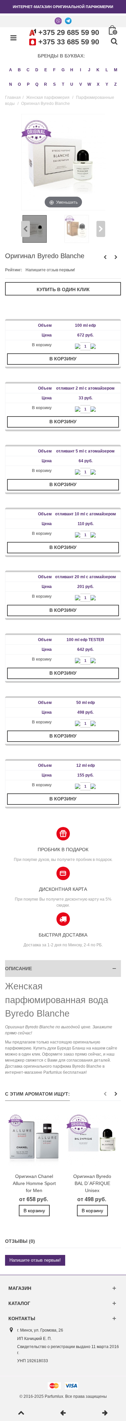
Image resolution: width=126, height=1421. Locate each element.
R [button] (45, 84)
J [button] (89, 70)
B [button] (19, 70)
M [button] (115, 70)
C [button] (28, 70)
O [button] (19, 84)
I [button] (80, 70)
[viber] (58, 20)
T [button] (63, 84)
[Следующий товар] (105, 1413)
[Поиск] (114, 42)
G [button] (63, 70)
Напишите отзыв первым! (50, 270)
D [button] (36, 70)
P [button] (28, 84)
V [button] (80, 84)
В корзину (63, 358)
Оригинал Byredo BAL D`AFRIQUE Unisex (92, 1183)
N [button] (10, 84)
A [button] (10, 70)
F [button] (54, 70)
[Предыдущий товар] (63, 1413)
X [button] (98, 84)
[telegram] (68, 20)
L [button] (107, 70)
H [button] (71, 70)
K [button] (97, 70)
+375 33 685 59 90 (68, 42)
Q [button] (36, 84)
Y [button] (107, 84)
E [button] (45, 70)
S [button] (54, 84)
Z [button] (115, 84)
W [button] (89, 84)
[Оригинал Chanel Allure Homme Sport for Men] (34, 1140)
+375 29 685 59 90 (68, 32)
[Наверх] (21, 1413)
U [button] (71, 84)
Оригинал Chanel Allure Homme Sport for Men (34, 1183)
